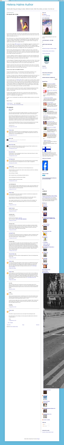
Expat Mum (45, 258)
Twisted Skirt (45, 402)
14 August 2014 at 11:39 (12, 320)
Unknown (11, 103)
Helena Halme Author (20, 4)
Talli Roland (45, 395)
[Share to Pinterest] (19, 103)
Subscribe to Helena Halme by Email (47, 432)
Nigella (22, 104)
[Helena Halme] (45, 170)
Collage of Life (45, 252)
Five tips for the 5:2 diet (50, 121)
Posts (44, 424)
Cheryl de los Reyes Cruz (47, 414)
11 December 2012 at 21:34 (13, 155)
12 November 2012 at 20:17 (13, 148)
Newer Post (8, 324)
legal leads (20, 217)
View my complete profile (46, 15)
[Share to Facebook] (19, 103)
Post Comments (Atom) (14, 326)
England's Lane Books (47, 140)
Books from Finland (46, 401)
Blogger (38, 438)
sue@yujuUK (11, 233)
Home (23, 324)
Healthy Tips (11, 208)
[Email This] (16, 103)
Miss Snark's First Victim (47, 231)
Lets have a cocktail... (46, 419)
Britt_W (10, 109)
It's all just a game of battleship (48, 97)
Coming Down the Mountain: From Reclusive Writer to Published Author (49, 218)
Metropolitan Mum (46, 245)
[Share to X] (18, 103)
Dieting (14, 104)
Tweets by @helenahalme (46, 53)
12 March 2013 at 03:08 (12, 257)
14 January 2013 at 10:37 (12, 189)
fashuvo (10, 138)
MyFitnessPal (19, 79)
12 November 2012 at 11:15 (13, 141)
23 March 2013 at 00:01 (12, 268)
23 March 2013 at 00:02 (12, 279)
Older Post (37, 324)
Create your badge (44, 171)
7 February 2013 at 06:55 (12, 229)
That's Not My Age (46, 224)
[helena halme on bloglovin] (46, 75)
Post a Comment (10, 322)
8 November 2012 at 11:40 (13, 126)
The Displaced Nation (46, 269)
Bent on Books (45, 271)
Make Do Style (11, 144)
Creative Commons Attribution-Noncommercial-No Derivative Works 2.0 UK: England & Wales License (49, 196)
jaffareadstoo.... (45, 206)
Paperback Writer (46, 225)
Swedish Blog (45, 242)
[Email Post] (14, 103)
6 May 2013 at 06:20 (12, 289)
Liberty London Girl (46, 244)
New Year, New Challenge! (51, 83)
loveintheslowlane (46, 272)
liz (9, 292)
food (16, 104)
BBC (12, 104)
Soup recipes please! (50, 102)
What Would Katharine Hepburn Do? (49, 408)
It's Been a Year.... (46, 115)
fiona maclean (11, 151)
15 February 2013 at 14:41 (13, 250)
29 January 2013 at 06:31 (12, 220)
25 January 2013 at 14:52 (12, 204)
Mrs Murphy (11, 159)
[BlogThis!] (17, 103)
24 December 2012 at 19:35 (13, 180)
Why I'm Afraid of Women (51, 133)
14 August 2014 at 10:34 (12, 306)
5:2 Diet (10, 104)
